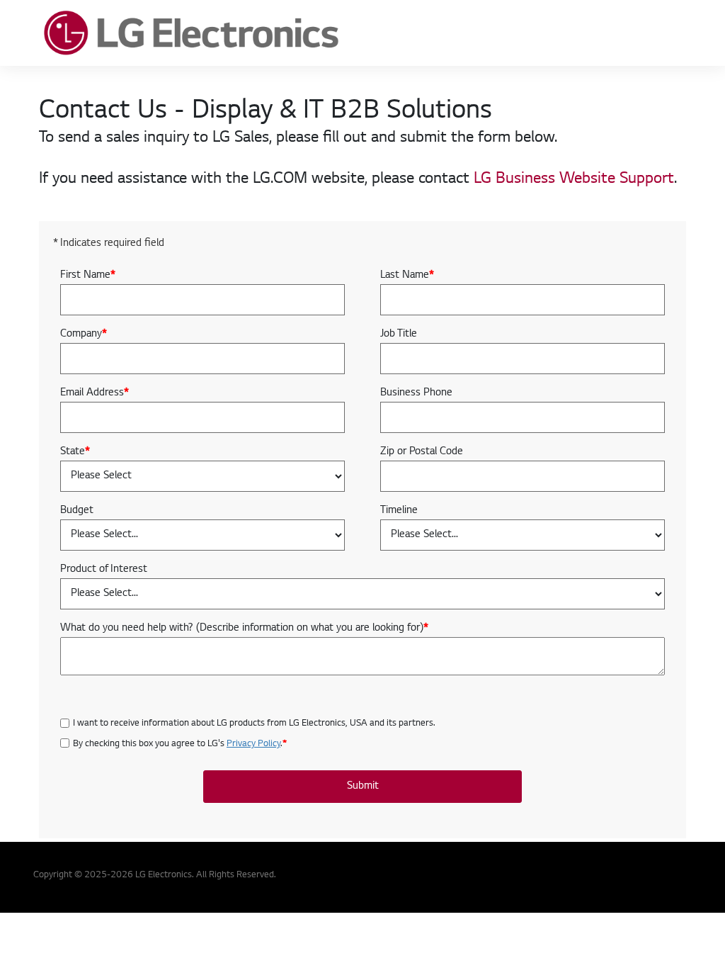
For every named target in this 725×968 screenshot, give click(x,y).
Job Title (398, 334)
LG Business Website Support (574, 179)
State (75, 452)
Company (83, 334)
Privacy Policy (253, 744)
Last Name (407, 275)
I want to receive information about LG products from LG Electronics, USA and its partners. (254, 723)
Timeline (399, 511)
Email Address (94, 393)
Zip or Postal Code (421, 452)
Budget (76, 511)
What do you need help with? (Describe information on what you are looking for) (244, 628)
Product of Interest (103, 569)
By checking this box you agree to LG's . (180, 744)
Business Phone (416, 393)
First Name (87, 275)
